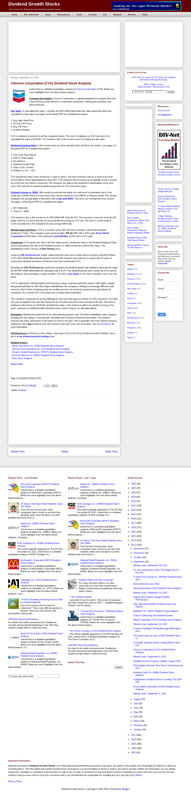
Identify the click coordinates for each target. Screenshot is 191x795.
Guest (130, 298)
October (138, 557)
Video (145, 14)
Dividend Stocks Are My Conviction (96, 580)
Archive (132, 14)
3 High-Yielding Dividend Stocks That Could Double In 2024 (168, 218)
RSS (146, 84)
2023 (133, 497)
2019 (133, 514)
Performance (63, 14)
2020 (133, 510)
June (136, 707)
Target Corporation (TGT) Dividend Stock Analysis (157, 619)
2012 (133, 545)
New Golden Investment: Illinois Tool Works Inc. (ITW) (138, 220)
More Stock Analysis (22, 358)
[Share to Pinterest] (56, 385)
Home (14, 14)
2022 (133, 501)
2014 (133, 536)
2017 (133, 523)
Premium (131, 323)
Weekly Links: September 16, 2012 (150, 624)
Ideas (48, 14)
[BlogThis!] (47, 385)
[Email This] (44, 385)
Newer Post (18, 451)
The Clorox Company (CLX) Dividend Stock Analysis (95, 631)
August (137, 699)
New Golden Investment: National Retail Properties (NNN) (138, 230)
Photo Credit (16, 364)
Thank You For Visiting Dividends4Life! (168, 190)
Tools (79, 14)
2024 (133, 492)
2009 (133, 744)
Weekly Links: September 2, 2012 (149, 693)
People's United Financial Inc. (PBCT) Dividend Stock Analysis (42, 352)
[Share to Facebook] (53, 385)
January (138, 729)
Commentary (133, 283)
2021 (133, 505)
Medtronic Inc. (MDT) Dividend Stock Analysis (155, 611)
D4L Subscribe (31, 14)
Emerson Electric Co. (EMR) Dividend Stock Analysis (38, 355)
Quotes (130, 332)
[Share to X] (50, 385)
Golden (130, 293)
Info (105, 14)
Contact (92, 14)
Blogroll (117, 14)
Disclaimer (106, 324)
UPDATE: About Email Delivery (23, 619)
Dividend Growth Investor (169, 175)
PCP (129, 313)
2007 (133, 752)
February (138, 725)
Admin (130, 269)
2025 (133, 488)
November (139, 553)
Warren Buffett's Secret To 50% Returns (138, 246)
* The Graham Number (81, 597)
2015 (133, 531)
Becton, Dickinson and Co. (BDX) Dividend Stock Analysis (168, 228)
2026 (133, 483)
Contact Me (162, 264)
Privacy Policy (15, 781)
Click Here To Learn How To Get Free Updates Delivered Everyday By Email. (154, 78)
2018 (133, 518)
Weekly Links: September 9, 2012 (149, 656)
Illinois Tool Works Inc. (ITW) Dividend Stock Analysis (38, 346)
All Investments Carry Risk (146, 584)
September (139, 561)
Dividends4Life (164, 111)
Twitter (153, 84)
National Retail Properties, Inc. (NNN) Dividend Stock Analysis (39, 654)
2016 (133, 527)
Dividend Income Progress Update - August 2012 (157, 661)
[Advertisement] (65, 25)
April (136, 716)
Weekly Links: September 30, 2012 (150, 565)
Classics (131, 279)
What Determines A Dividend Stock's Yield (137, 211)
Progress (131, 327)
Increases (131, 303)
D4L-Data (131, 288)
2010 (133, 739)
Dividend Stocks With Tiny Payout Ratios (137, 238)
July (136, 703)
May (136, 712)
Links (129, 308)
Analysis (22, 390)
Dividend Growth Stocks (34, 3)
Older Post (111, 451)
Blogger (125, 789)
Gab (160, 84)
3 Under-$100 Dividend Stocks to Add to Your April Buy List (169, 208)
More (138, 775)
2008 (133, 748)
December (139, 548)
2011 (133, 735)
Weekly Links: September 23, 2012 (150, 592)
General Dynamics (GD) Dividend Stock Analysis (167, 198)
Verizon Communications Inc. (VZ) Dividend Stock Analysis (41, 349)
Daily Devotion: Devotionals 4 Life (154, 87)
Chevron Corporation (86, 89)
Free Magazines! (165, 115)
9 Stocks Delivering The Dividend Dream (153, 615)
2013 (133, 540)
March (137, 721)
